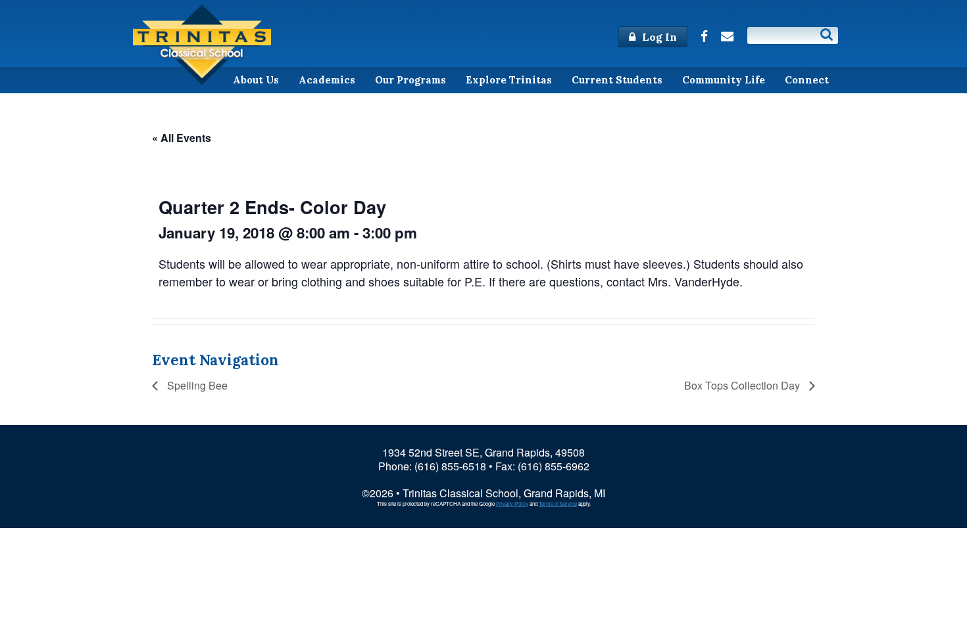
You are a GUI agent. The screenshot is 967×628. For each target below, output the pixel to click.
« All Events (181, 137)
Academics (327, 80)
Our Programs (410, 80)
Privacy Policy (512, 503)
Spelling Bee (196, 385)
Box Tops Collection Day (743, 385)
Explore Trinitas (509, 80)
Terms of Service (558, 503)
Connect (807, 80)
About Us (256, 80)
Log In (658, 36)
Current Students (617, 80)
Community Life (723, 80)
